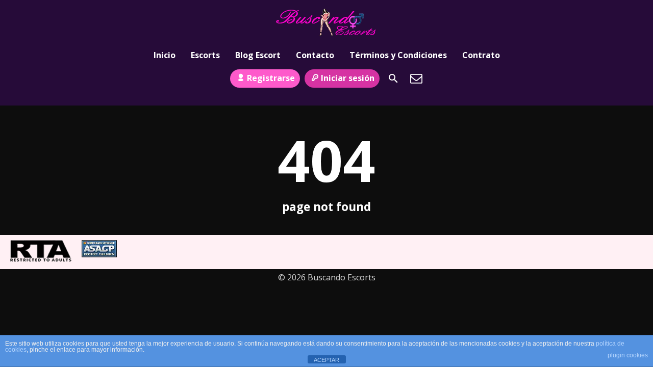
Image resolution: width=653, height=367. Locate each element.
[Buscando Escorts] (326, 22)
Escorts (205, 55)
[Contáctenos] (416, 78)
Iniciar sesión (347, 78)
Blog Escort (258, 55)
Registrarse (271, 78)
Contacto (315, 55)
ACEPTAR (326, 360)
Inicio (164, 55)
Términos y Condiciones (398, 55)
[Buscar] (393, 78)
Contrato (481, 55)
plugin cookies (628, 355)
